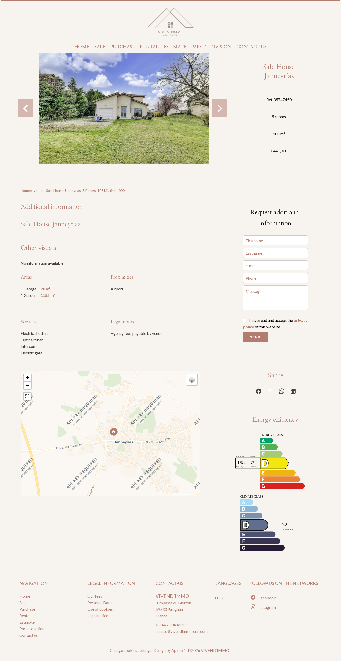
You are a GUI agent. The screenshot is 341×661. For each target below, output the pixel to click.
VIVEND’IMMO (172, 596)
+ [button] (27, 378)
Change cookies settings (131, 650)
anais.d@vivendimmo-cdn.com (182, 631)
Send (255, 337)
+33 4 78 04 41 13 (171, 624)
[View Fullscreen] (27, 396)
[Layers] (191, 379)
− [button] (27, 385)
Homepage (29, 190)
